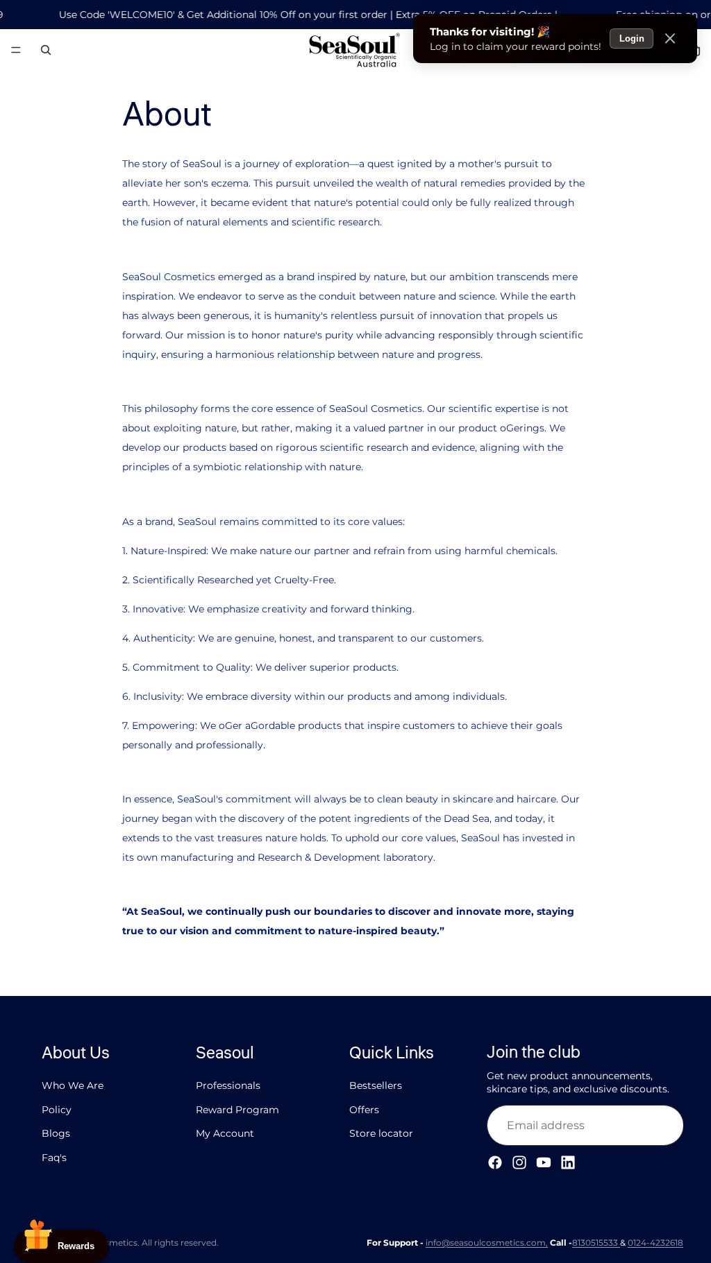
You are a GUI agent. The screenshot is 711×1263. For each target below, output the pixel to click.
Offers (364, 1109)
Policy (57, 1109)
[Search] (46, 50)
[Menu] (16, 51)
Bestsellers (375, 1086)
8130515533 (596, 1242)
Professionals (228, 1086)
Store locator (381, 1134)
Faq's (54, 1157)
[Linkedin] (568, 1163)
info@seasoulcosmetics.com (486, 1242)
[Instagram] (519, 1163)
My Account (225, 1134)
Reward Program (237, 1109)
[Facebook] (495, 1163)
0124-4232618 (655, 1242)
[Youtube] (543, 1163)
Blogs (56, 1134)
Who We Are (72, 1086)
